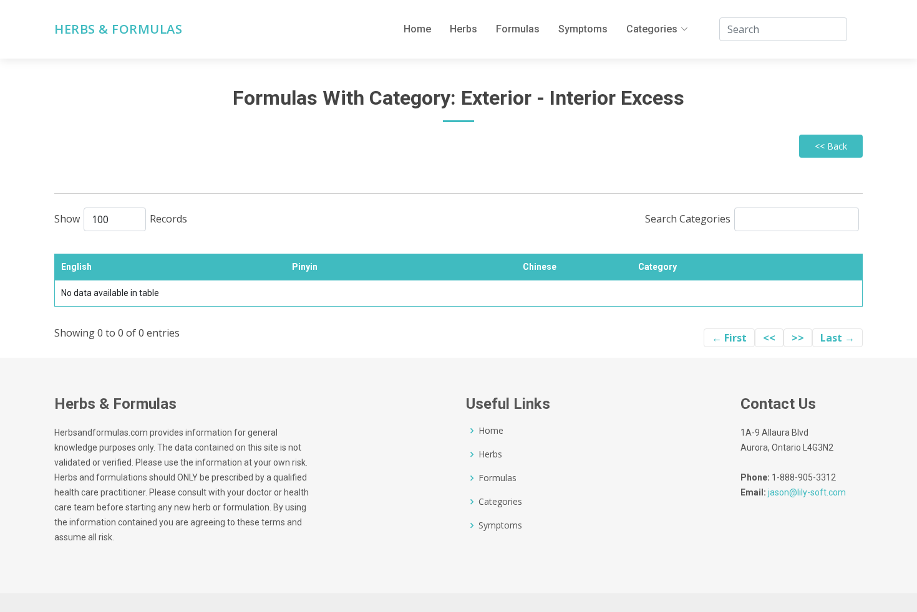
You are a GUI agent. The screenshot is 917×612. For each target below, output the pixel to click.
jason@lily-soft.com (807, 492)
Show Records (120, 219)
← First (729, 338)
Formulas (518, 29)
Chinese (539, 267)
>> (798, 338)
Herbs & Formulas (118, 29)
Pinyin (305, 267)
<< (769, 338)
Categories (500, 501)
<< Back (831, 146)
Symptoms (583, 29)
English (76, 267)
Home (417, 29)
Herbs (463, 29)
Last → (837, 338)
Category (657, 267)
